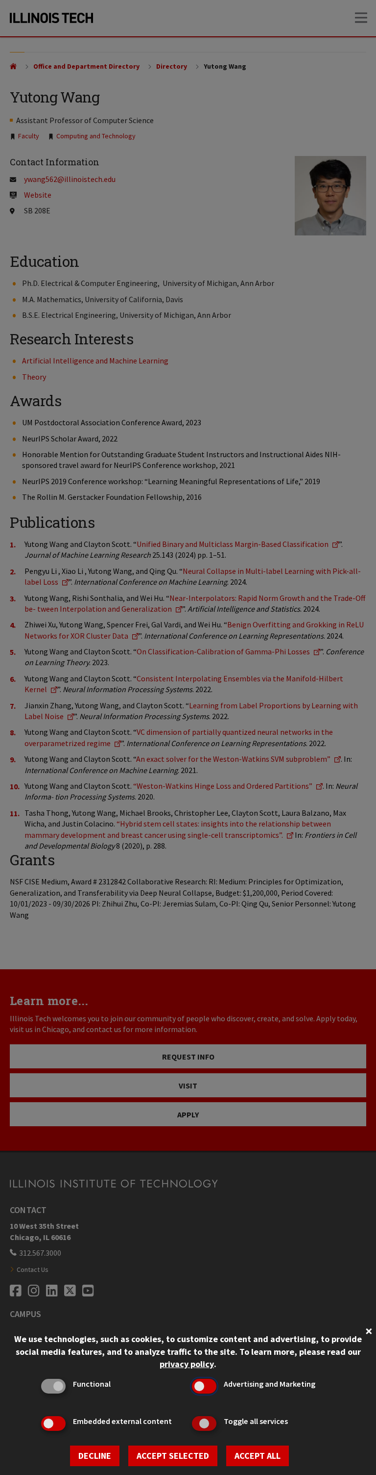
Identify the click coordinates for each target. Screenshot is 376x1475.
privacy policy (187, 1364)
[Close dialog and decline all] (368, 1330)
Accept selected (173, 1455)
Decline (94, 1455)
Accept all (258, 1455)
